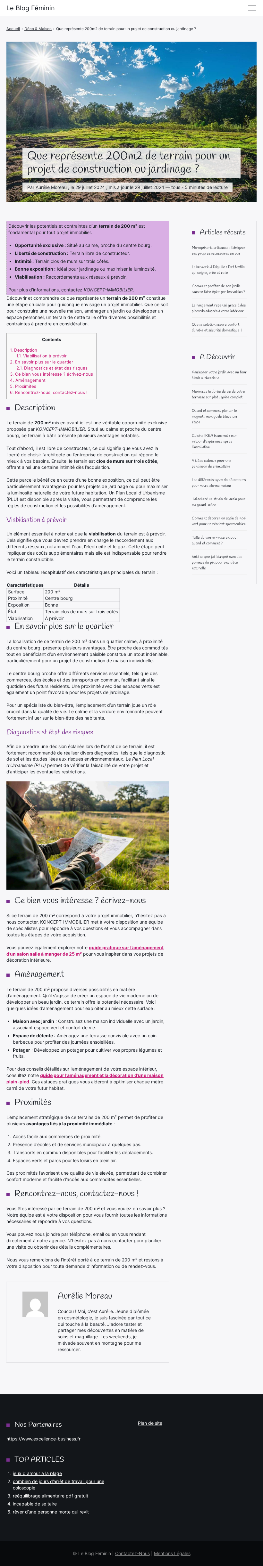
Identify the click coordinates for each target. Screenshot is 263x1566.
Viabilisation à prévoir (41, 355)
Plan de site (150, 1423)
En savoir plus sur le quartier (41, 361)
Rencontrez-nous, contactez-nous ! (49, 392)
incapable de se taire (35, 1503)
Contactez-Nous (132, 1553)
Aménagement (28, 380)
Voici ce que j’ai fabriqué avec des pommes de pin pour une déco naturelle (217, 562)
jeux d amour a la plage (37, 1473)
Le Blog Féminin (30, 8)
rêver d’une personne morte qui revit (51, 1511)
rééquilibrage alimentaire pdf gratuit (50, 1495)
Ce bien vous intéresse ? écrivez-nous (51, 374)
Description (23, 350)
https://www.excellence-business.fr (43, 1438)
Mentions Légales (172, 1553)
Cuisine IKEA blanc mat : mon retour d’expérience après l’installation (214, 441)
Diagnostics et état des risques (52, 368)
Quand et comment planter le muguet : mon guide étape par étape (215, 416)
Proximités (23, 386)
